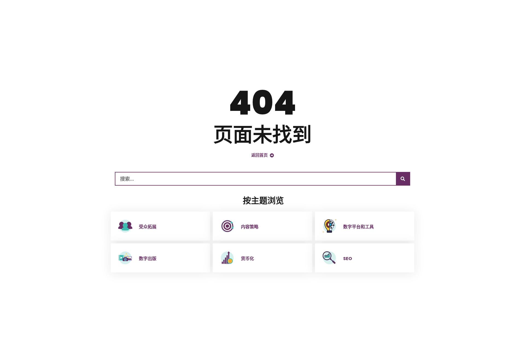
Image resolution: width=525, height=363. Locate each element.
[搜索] (403, 178)
